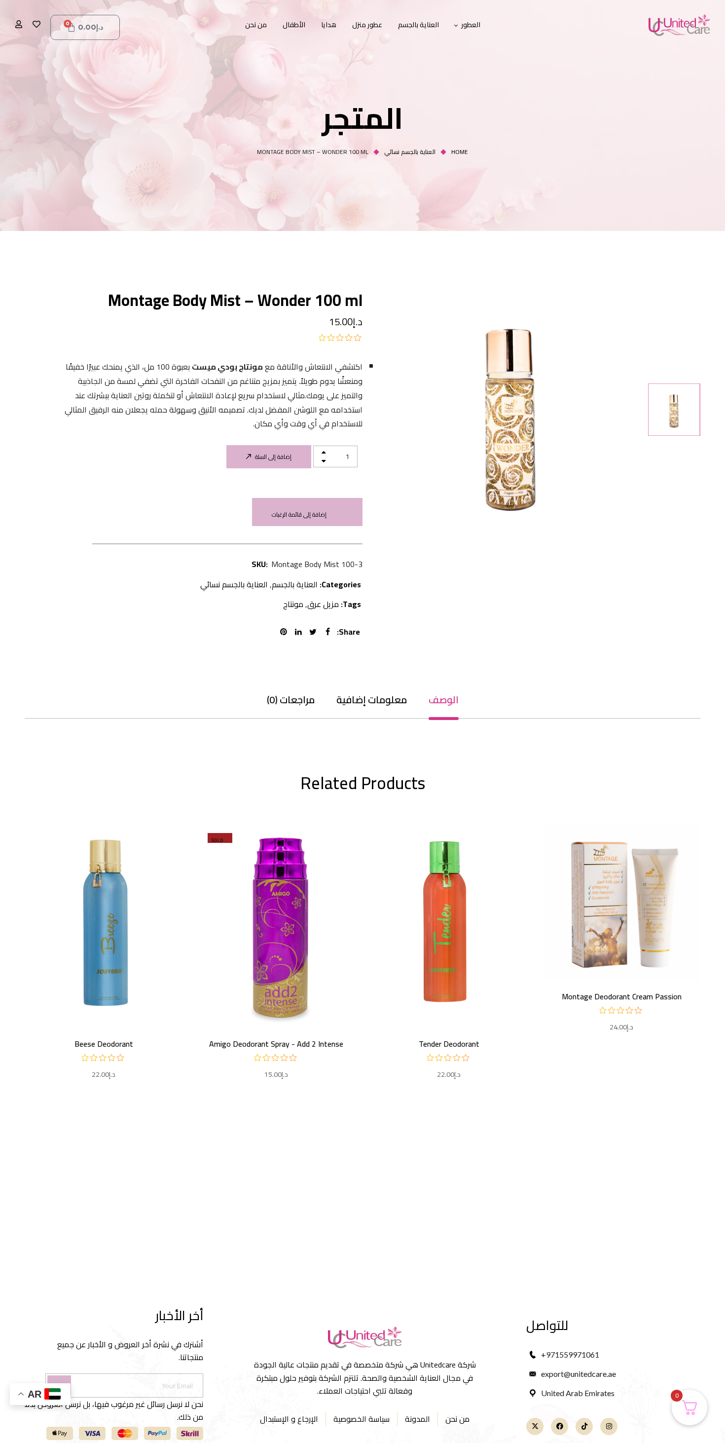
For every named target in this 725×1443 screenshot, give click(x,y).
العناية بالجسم (295, 584)
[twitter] (314, 631)
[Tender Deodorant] (449, 925)
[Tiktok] (584, 1426)
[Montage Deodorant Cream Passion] (621, 902)
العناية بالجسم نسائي (409, 151)
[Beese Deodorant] (103, 925)
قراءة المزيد (276, 991)
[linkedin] (299, 631)
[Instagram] (608, 1426)
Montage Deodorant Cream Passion (622, 996)
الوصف (444, 699)
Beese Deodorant (103, 1044)
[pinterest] (285, 631)
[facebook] (329, 631)
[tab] (444, 700)
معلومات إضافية (371, 699)
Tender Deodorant (449, 1044)
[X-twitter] (535, 1426)
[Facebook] (559, 1426)
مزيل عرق (323, 604)
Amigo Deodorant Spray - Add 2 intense (276, 1044)
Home (459, 151)
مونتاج (293, 604)
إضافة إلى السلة (273, 456)
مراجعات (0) (291, 699)
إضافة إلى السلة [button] (621, 950)
